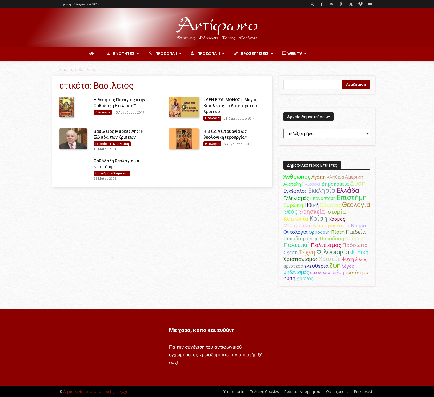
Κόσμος (337, 219)
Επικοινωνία (364, 391)
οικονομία (320, 272)
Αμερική (354, 177)
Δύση (358, 183)
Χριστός (329, 259)
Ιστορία (336, 211)
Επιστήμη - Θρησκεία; (111, 173)
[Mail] (331, 4)
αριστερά (293, 266)
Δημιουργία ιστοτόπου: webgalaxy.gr (95, 391)
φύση (289, 278)
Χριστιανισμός (300, 259)
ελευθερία (316, 265)
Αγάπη (318, 177)
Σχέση (290, 252)
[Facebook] (321, 4)
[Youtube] (370, 4)
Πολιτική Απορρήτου (302, 391)
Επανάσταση (323, 198)
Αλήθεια (335, 177)
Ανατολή (292, 184)
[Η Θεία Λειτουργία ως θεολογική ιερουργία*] (184, 138)
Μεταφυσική (297, 225)
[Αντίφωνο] (217, 28)
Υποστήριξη (233, 391)
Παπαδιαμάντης (301, 238)
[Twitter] (350, 4)
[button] (312, 4)
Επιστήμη (352, 197)
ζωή (335, 265)
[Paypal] (341, 4)
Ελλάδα (348, 190)
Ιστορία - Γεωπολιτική (112, 144)
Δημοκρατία (335, 184)
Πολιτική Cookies (264, 391)
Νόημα (358, 225)
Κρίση (318, 218)
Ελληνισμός (296, 198)
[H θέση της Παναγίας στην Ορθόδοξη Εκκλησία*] (66, 107)
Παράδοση (332, 238)
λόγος (348, 266)
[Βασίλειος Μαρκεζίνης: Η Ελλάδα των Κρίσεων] (73, 138)
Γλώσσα (311, 183)
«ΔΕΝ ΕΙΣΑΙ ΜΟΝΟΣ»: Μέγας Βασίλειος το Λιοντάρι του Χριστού (230, 105)
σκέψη (338, 272)
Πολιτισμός (326, 245)
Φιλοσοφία (332, 251)
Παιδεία (356, 231)
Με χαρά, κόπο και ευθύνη (202, 330)
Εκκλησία (321, 190)
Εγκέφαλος (295, 191)
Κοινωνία (295, 219)
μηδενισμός (296, 272)
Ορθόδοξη (319, 232)
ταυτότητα (356, 272)
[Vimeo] (360, 4)
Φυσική (359, 252)
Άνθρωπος (296, 176)
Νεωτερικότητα (331, 225)
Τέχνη (307, 252)
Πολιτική (296, 245)
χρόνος (304, 278)
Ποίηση (353, 238)
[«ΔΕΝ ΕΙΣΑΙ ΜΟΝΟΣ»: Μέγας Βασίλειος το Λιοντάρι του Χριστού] (184, 107)
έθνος (361, 259)
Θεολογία (102, 112)
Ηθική (311, 205)
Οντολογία (295, 232)
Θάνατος (330, 204)
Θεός (290, 211)
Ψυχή (348, 259)
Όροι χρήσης (337, 391)
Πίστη (338, 232)
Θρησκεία (311, 211)
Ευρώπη (293, 204)
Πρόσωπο (355, 245)
